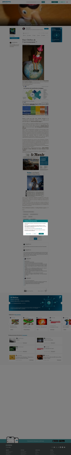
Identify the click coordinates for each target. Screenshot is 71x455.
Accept (41, 233)
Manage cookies (28, 233)
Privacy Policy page (39, 228)
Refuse (35, 233)
